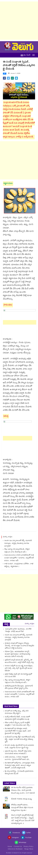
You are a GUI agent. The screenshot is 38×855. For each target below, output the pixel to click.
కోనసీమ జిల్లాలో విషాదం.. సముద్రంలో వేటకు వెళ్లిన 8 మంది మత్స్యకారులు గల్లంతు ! (22, 808)
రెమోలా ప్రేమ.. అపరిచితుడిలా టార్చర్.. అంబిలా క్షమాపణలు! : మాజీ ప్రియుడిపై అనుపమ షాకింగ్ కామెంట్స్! (17, 654)
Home (10, 846)
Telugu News (28, 849)
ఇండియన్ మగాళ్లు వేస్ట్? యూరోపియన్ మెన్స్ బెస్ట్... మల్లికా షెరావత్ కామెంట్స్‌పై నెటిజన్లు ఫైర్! (20, 739)
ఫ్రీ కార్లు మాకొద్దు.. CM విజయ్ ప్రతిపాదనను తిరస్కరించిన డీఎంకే (19, 772)
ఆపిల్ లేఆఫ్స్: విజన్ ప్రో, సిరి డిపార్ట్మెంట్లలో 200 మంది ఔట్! (18, 675)
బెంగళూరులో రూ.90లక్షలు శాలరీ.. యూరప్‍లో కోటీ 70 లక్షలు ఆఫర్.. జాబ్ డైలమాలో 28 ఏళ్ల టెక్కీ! (18, 731)
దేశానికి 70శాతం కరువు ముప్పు (21, 799)
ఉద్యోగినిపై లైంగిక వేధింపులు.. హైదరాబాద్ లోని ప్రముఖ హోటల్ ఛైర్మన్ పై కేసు (19, 687)
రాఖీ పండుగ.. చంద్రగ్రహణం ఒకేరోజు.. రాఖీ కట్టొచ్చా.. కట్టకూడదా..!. (18, 565)
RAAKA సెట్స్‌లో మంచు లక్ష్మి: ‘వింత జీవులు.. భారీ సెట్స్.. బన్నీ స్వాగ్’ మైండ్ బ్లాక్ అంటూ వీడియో (19, 668)
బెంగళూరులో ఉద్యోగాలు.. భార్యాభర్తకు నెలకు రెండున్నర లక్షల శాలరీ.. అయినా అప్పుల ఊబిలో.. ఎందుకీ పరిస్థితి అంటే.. (20, 765)
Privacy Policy (28, 846)
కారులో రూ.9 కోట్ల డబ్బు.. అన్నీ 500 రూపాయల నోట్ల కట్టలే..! (17, 712)
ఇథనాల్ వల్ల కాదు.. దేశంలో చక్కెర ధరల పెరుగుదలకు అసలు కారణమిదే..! (18, 752)
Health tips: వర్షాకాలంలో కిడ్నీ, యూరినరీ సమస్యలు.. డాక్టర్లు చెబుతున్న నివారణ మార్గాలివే (18, 543)
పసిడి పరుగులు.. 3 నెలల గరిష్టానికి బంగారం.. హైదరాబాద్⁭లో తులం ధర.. (17, 758)
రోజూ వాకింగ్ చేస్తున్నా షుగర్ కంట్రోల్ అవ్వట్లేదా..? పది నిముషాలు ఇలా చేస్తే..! (17, 724)
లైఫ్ (4, 73)
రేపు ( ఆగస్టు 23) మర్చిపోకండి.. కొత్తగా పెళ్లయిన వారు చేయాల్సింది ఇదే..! (17, 551)
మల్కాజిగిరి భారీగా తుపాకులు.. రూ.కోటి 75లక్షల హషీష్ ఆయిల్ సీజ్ (18, 630)
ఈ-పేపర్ (27, 55)
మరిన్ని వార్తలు (29, 623)
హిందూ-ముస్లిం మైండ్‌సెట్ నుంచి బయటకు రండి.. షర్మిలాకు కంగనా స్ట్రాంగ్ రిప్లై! (19, 746)
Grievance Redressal (15, 849)
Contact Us (18, 846)
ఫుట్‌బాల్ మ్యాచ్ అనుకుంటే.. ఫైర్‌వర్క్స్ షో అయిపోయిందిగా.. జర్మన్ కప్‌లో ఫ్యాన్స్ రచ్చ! (19, 661)
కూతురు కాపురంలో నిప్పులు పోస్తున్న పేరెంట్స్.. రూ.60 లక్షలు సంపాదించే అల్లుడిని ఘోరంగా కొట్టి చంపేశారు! (19, 646)
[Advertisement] (19, 20)
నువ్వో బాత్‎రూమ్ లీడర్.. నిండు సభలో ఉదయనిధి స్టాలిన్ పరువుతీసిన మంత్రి (17, 718)
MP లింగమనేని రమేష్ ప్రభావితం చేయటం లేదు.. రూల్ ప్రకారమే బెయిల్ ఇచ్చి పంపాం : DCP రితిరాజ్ (23, 790)
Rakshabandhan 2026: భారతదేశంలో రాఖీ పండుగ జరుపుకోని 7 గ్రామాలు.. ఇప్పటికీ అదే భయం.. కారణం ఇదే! (19, 558)
